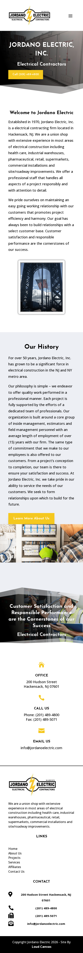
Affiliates (14, 867)
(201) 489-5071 (45, 719)
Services (14, 862)
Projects (14, 858)
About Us (15, 853)
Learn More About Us (31, 518)
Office (41, 675)
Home (12, 849)
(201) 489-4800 (47, 714)
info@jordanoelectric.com (46, 924)
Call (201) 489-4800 (26, 74)
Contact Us (16, 871)
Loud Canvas (41, 947)
